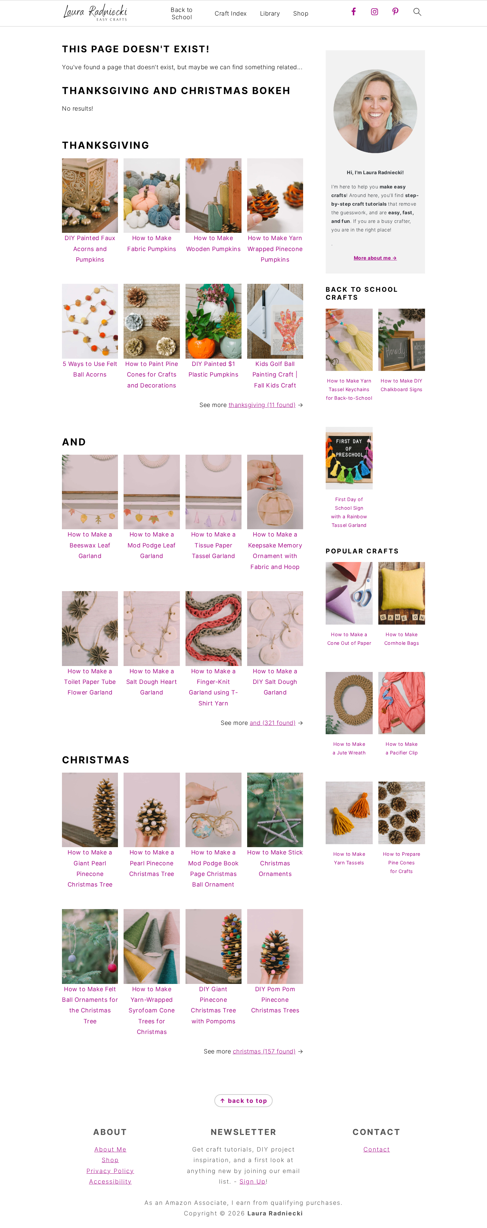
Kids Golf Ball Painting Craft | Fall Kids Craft (275, 374)
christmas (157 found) (264, 1051)
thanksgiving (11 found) (262, 404)
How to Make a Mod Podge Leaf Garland (152, 545)
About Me (110, 1149)
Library (270, 13)
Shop (300, 13)
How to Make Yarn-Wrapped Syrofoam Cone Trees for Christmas (152, 1011)
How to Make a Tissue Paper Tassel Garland (213, 545)
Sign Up (253, 1181)
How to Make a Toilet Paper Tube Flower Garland (90, 682)
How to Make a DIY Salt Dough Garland (275, 682)
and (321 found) (273, 722)
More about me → (375, 258)
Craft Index (231, 13)
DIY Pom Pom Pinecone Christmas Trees (275, 1000)
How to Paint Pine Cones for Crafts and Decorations (151, 374)
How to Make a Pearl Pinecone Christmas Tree (151, 863)
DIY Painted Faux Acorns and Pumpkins (90, 248)
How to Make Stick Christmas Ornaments (275, 863)
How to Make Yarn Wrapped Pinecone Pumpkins (275, 248)
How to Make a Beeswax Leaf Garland (90, 545)
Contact (376, 1149)
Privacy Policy (110, 1170)
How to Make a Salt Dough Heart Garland (151, 682)
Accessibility (110, 1181)
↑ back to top (243, 1100)
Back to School (182, 13)
